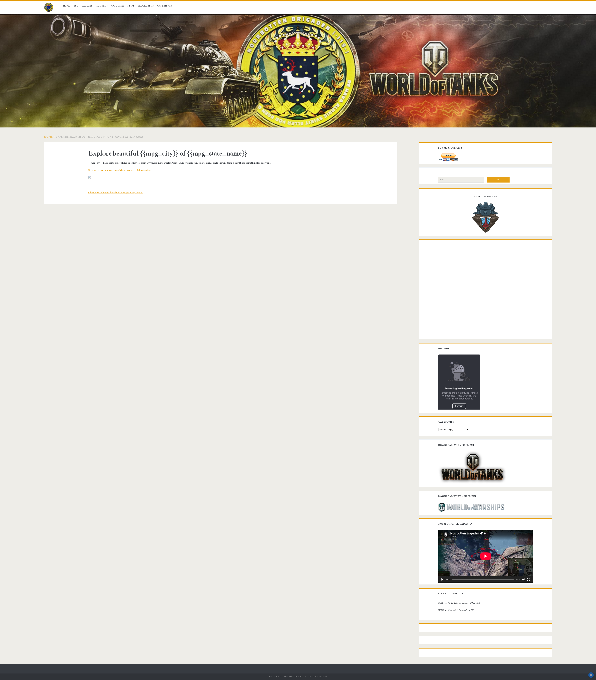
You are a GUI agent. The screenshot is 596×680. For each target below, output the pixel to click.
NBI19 (441, 603)
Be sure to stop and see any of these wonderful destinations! (120, 170)
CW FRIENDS (165, 6)
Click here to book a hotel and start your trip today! (115, 192)
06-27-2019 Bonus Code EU (460, 610)
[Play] (442, 579)
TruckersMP (146, 6)
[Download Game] (472, 467)
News (131, 6)
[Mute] (523, 579)
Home (67, 6)
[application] (485, 556)
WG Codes (117, 6)
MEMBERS (102, 6)
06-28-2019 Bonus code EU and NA (463, 603)
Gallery (87, 6)
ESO (76, 6)
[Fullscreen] (528, 579)
